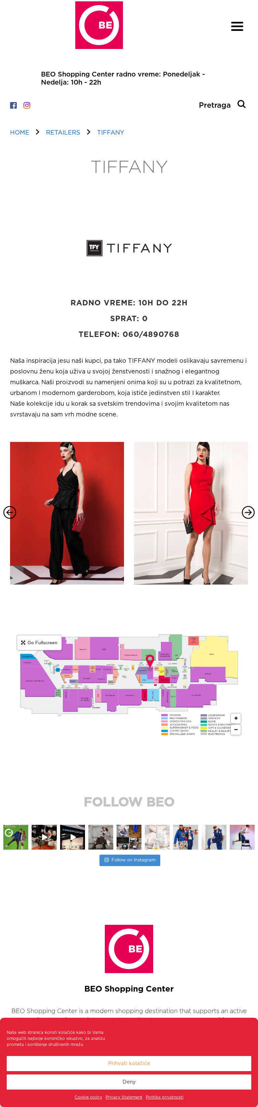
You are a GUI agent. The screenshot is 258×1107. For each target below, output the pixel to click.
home (19, 133)
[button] (9, 512)
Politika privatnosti (164, 1097)
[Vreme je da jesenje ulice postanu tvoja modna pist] (100, 837)
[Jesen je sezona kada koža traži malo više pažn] (129, 837)
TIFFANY (110, 133)
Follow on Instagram (134, 860)
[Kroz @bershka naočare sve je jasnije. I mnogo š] (242, 837)
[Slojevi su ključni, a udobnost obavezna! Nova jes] (214, 837)
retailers (63, 133)
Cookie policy (88, 1097)
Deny (129, 1082)
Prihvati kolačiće (129, 1063)
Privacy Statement (123, 1097)
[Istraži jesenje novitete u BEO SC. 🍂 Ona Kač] (157, 837)
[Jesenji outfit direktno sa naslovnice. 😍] (72, 837)
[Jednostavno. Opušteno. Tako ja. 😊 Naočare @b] (185, 837)
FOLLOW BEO (129, 802)
